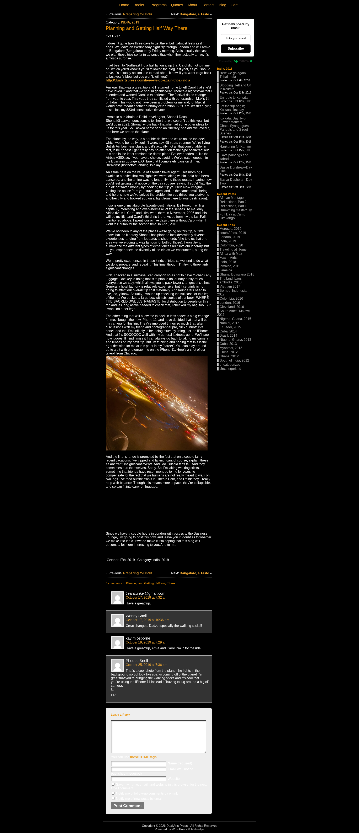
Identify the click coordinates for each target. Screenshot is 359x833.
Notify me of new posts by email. (139, 798)
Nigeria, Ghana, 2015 (235, 319)
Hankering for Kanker (235, 146)
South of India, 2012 (234, 360)
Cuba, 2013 (228, 344)
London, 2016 (230, 302)
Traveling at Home (233, 249)
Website (174, 778)
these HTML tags (143, 757)
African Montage (232, 197)
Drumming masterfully (236, 210)
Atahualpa (197, 829)
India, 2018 (224, 68)
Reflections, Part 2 (233, 202)
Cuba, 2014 (228, 331)
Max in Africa (229, 258)
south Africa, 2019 (233, 233)
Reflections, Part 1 (233, 206)
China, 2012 (229, 352)
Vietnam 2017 (230, 286)
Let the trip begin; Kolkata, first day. (232, 108)
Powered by (225, 61)
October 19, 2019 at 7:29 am (146, 642)
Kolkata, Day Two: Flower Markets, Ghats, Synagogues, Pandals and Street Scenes (235, 126)
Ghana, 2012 (229, 356)
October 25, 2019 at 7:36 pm (146, 665)
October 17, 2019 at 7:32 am (146, 597)
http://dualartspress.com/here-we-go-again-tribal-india (148, 80)
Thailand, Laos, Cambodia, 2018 (229, 280)
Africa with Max (231, 253)
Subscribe (236, 48)
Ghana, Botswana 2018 (237, 274)
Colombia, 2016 (231, 298)
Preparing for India (137, 14)
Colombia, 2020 (231, 245)
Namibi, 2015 (229, 323)
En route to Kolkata (234, 97)
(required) (180, 763)
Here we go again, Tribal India (233, 75)
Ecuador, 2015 (230, 327)
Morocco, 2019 (230, 228)
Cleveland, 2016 (232, 307)
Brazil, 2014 (228, 335)
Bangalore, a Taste (194, 14)
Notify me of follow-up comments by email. (147, 793)
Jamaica (226, 270)
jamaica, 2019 (230, 266)
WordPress (179, 829)
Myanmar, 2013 (231, 348)
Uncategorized (230, 368)
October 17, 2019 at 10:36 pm (147, 620)
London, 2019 (230, 237)
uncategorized (230, 364)
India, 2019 (130, 22)
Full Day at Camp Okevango (232, 216)
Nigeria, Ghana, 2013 (235, 339)
